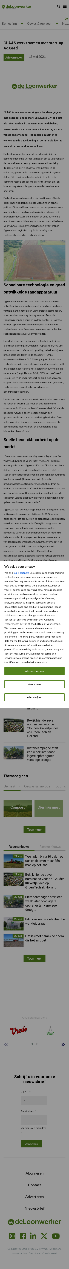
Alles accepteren (34, 670)
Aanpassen (34, 684)
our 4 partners (21, 572)
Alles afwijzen (34, 697)
